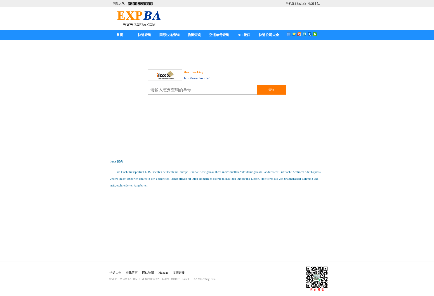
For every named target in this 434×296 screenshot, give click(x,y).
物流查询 (194, 35)
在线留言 (132, 272)
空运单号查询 (219, 35)
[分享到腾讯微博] (305, 34)
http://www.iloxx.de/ (197, 78)
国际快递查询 (169, 35)
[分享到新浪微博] (299, 34)
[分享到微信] (315, 34)
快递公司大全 (269, 35)
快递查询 (144, 35)
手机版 (290, 3)
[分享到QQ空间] (294, 34)
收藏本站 (314, 3)
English (301, 3)
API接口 (244, 35)
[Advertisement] (217, 53)
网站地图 (148, 272)
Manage (163, 272)
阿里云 (175, 279)
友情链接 (179, 272)
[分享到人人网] (310, 34)
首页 (119, 35)
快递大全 (115, 272)
